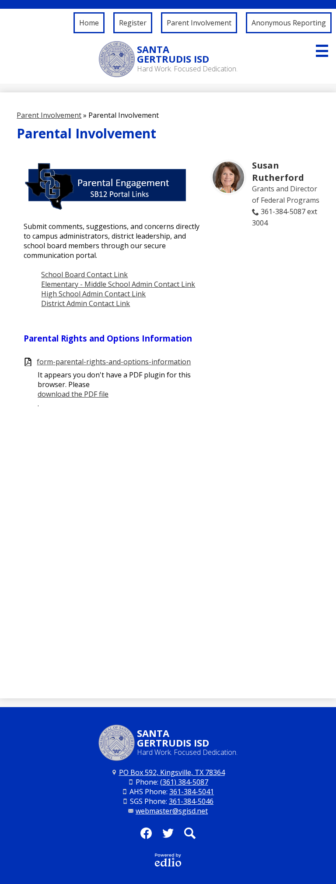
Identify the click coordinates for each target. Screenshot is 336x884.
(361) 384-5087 (184, 782)
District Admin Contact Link (85, 303)
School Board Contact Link (84, 274)
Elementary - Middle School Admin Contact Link (118, 284)
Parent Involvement (49, 115)
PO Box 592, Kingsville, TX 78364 (172, 772)
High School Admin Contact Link (93, 294)
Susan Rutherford (278, 171)
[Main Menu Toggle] (322, 50)
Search (190, 833)
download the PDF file (73, 394)
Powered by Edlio (168, 859)
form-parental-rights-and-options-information (114, 362)
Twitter (168, 833)
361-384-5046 (191, 801)
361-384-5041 (191, 791)
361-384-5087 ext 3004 (284, 217)
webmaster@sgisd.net (172, 811)
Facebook (146, 833)
